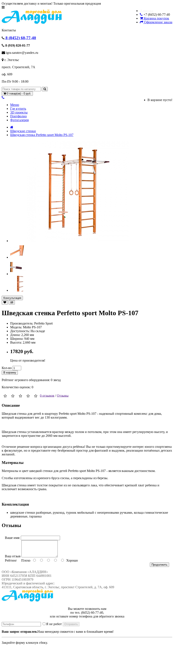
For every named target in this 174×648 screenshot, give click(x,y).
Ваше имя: (12, 538)
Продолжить (159, 564)
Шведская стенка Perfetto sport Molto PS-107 (41, 135)
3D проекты (19, 112)
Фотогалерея (19, 120)
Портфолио (18, 116)
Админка (146, 10)
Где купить (18, 108)
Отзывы (63, 395)
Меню (14, 105)
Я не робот (54, 624)
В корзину (9, 372)
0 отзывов (47, 395)
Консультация (12, 298)
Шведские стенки (23, 131)
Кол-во (7, 368)
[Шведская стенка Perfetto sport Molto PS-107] (78, 241)
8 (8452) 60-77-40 (20, 38)
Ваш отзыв (13, 556)
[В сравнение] (12, 302)
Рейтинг (11, 560)
